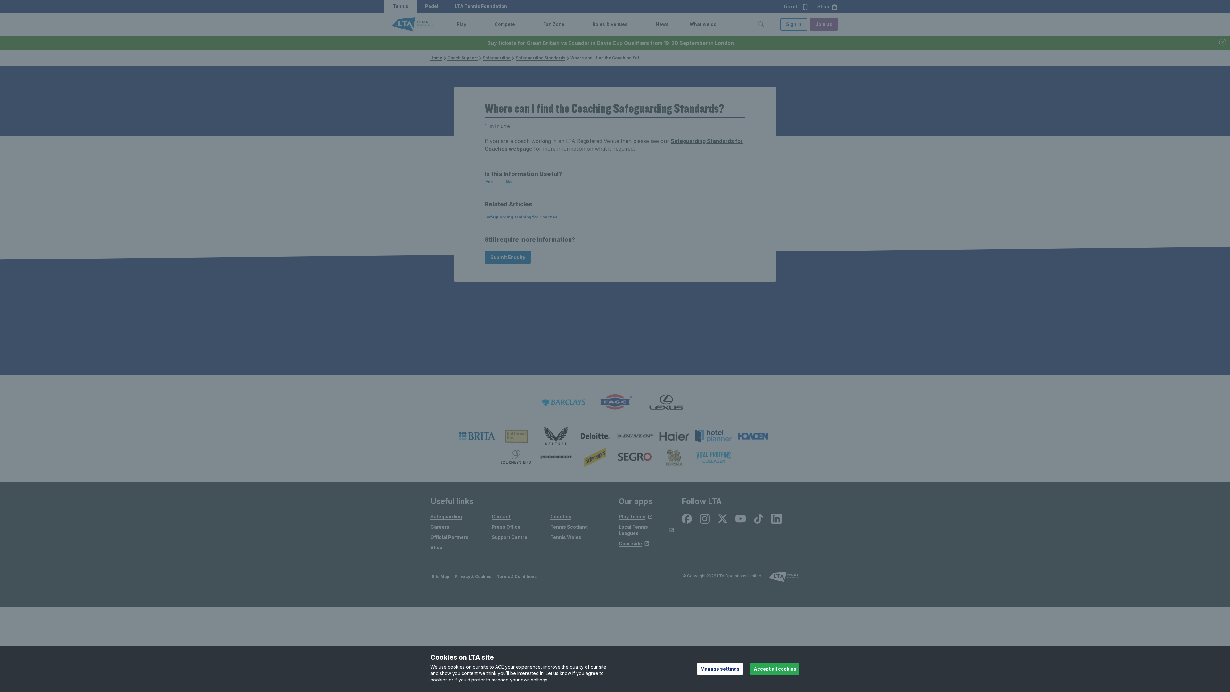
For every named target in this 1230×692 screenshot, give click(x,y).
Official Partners (449, 537)
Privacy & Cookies (473, 576)
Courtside (630, 543)
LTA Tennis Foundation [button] (481, 6)
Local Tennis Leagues (633, 530)
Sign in (793, 24)
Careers (439, 527)
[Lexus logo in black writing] (666, 402)
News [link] (662, 24)
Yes (489, 181)
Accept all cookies (775, 668)
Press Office (506, 527)
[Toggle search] (761, 24)
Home (436, 57)
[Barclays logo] (564, 402)
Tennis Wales (565, 537)
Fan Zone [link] (553, 24)
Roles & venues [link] (610, 24)
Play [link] (461, 24)
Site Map (440, 576)
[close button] (1222, 42)
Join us (824, 24)
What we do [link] (703, 24)
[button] (471, 24)
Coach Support (462, 57)
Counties (560, 516)
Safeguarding (497, 57)
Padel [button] (431, 6)
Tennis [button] (400, 6)
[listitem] (477, 436)
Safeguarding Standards (540, 57)
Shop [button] (823, 6)
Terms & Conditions (517, 576)
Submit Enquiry (507, 257)
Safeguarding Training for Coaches (521, 217)
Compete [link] (505, 24)
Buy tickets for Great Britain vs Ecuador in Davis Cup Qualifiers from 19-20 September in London (610, 43)
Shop (436, 547)
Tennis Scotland (569, 527)
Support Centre (509, 537)
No (509, 181)
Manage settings (720, 668)
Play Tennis (632, 516)
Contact (501, 516)
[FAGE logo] (615, 402)
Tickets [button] (791, 6)
